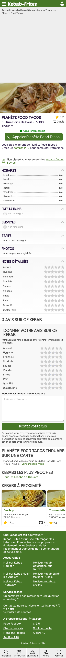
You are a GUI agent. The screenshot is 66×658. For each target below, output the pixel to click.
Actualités (19, 656)
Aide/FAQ (39, 632)
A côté (46, 656)
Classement (32, 656)
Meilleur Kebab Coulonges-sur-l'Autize (43, 566)
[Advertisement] (33, 49)
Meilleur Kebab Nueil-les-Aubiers (17, 575)
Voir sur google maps (33, 463)
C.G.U (36, 623)
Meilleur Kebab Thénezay (12, 583)
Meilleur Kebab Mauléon (12, 564)
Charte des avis (33, 441)
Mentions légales (14, 632)
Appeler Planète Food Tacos (36, 137)
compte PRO (21, 148)
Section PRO (11, 637)
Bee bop (9, 510)
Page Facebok (12, 623)
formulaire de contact (17, 612)
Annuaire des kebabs (23, 3)
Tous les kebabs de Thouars (20, 477)
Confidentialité (42, 628)
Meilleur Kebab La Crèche (44, 583)
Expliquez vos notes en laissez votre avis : (24, 393)
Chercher (6, 656)
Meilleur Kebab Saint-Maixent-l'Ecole (46, 575)
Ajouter (59, 656)
